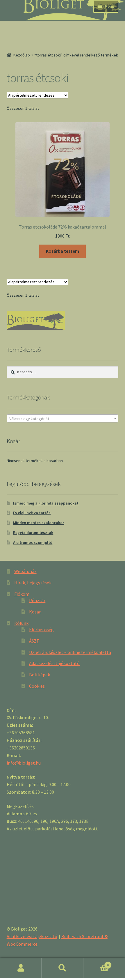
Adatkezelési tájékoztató (54, 663)
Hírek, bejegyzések (32, 583)
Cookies (37, 686)
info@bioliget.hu (24, 763)
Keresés (62, 968)
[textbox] (62, 419)
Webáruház (25, 571)
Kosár (35, 612)
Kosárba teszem (62, 251)
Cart (96, 963)
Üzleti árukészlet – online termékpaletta (70, 652)
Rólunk (21, 623)
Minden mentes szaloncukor (38, 522)
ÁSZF (34, 641)
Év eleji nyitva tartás (32, 512)
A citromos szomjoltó (32, 542)
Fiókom (21, 594)
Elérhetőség (41, 629)
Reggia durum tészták (33, 532)
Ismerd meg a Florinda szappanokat (45, 503)
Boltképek (39, 675)
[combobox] (63, 418)
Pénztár (37, 600)
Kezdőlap (21, 55)
